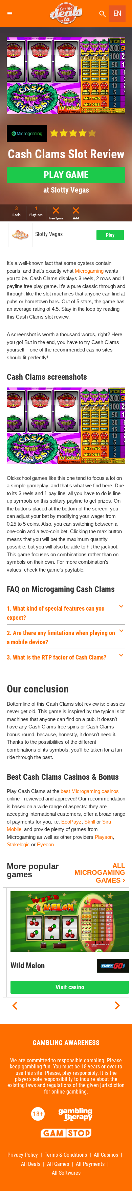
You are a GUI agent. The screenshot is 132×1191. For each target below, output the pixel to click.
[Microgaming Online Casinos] (27, 133)
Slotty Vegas (49, 234)
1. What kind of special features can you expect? (56, 613)
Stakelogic (18, 844)
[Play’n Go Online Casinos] (113, 966)
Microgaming (89, 271)
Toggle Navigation (9, 13)
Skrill (89, 822)
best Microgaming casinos (90, 791)
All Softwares (66, 1173)
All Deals (30, 1164)
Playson (104, 837)
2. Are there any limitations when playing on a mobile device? (61, 637)
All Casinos (106, 1155)
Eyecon (45, 844)
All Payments (90, 1164)
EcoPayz (71, 822)
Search (102, 14)
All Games (58, 1164)
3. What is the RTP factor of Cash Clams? (56, 657)
